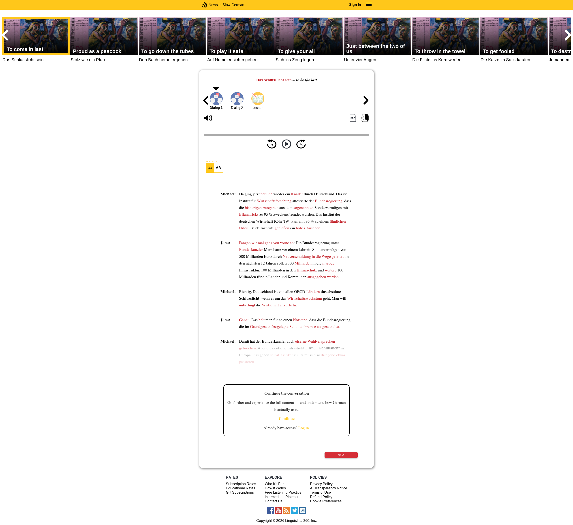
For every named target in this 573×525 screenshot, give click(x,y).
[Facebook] (270, 510)
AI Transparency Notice (328, 488)
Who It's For (274, 484)
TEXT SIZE (211, 162)
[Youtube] (278, 510)
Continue (287, 418)
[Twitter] (294, 510)
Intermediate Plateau (281, 497)
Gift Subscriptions (240, 492)
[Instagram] (302, 510)
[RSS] (286, 510)
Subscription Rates (241, 484)
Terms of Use (320, 492)
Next (341, 455)
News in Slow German (211, 5)
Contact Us (273, 501)
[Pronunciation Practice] (365, 118)
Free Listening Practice (283, 492)
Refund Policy (321, 497)
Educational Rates (240, 488)
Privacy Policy (321, 484)
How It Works (275, 488)
